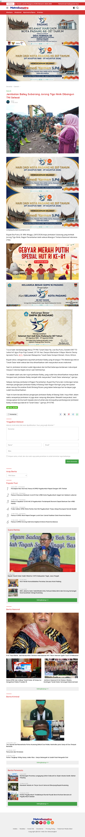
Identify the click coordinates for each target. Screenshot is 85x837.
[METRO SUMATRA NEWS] (19, 8)
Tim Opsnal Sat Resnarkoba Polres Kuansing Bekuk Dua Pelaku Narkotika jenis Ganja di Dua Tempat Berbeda (41, 745)
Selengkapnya (42, 600)
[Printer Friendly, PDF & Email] (12, 407)
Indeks (15, 829)
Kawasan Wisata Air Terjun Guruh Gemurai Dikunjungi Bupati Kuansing (44, 785)
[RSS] (52, 823)
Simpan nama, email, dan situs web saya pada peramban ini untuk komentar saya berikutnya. (39, 456)
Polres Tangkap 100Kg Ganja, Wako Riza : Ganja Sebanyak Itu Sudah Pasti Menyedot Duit (37, 757)
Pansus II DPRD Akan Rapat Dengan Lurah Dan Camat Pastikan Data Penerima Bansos (41, 515)
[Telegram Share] (73, 414)
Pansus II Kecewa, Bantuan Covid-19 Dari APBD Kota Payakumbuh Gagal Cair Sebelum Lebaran (43, 495)
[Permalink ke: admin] (8, 102)
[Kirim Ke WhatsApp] (77, 414)
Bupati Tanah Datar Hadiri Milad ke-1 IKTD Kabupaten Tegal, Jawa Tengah (33, 576)
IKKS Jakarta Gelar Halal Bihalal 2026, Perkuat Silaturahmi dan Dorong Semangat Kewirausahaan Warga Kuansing (48, 592)
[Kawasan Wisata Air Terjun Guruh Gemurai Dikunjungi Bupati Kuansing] (13, 787)
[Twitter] (37, 823)
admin (12, 101)
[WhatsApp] (48, 823)
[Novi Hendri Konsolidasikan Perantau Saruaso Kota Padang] (13, 583)
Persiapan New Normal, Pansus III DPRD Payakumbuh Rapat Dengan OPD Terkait (39, 489)
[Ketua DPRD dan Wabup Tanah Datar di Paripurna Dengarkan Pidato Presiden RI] (23, 668)
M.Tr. (21, 355)
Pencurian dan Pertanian (14, 752)
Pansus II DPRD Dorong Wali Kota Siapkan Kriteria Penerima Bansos (34, 522)
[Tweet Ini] (64, 414)
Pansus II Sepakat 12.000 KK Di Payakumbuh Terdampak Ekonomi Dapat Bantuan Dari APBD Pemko (43, 502)
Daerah (8, 91)
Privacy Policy (50, 829)
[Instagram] (44, 823)
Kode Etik (30, 829)
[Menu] (7, 8)
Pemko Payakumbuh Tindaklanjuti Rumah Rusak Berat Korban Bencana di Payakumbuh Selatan (45, 796)
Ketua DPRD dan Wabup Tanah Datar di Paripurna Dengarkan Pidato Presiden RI (23, 681)
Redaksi (22, 829)
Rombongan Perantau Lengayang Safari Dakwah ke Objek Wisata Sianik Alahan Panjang (48, 777)
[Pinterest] (40, 823)
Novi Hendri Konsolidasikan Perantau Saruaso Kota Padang (40, 581)
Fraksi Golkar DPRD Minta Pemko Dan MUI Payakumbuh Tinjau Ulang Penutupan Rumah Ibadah (44, 509)
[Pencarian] (77, 8)
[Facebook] (33, 823)
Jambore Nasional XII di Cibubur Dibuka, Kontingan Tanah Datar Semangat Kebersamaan (61, 681)
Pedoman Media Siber (65, 829)
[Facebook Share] (60, 414)
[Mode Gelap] (74, 8)
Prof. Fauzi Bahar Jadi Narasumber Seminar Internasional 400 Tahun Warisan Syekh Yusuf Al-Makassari (42, 655)
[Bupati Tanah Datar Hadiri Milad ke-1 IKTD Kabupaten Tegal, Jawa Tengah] (42, 552)
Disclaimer (39, 829)
